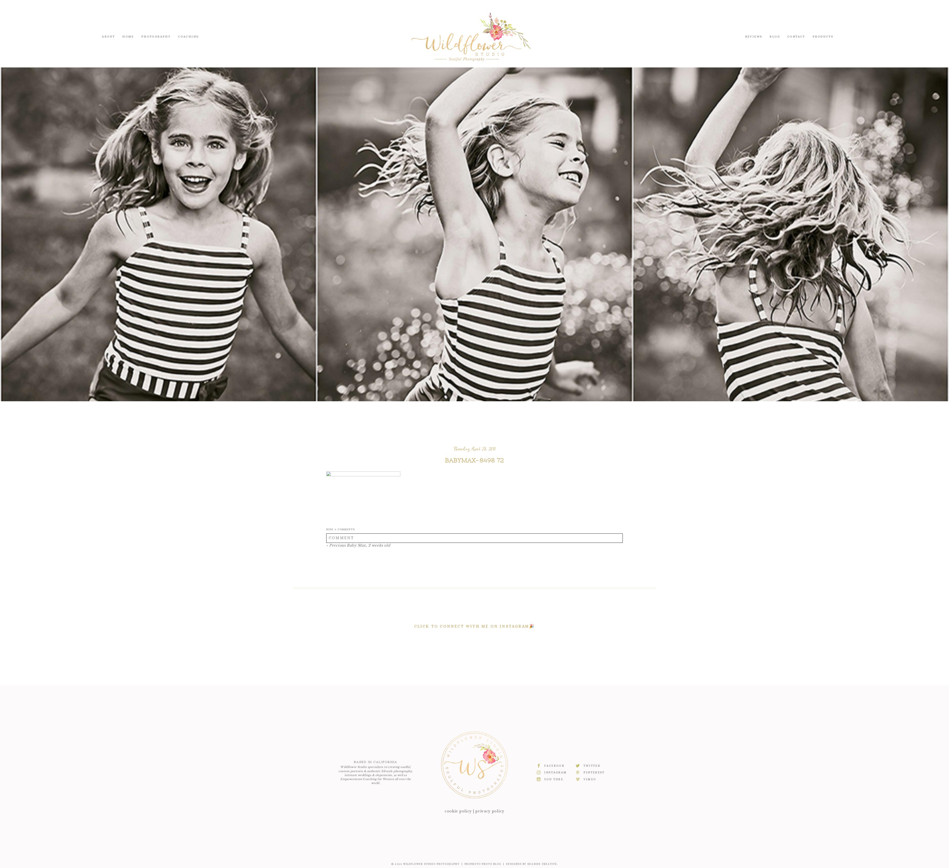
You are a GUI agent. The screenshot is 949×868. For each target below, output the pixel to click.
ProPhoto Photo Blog (483, 864)
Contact (796, 36)
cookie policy (458, 811)
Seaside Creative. (542, 864)
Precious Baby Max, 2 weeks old (359, 545)
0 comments (340, 529)
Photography (156, 36)
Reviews (753, 36)
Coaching (188, 36)
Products (823, 36)
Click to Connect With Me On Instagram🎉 (474, 626)
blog (775, 36)
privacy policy (489, 811)
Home (128, 36)
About (108, 36)
